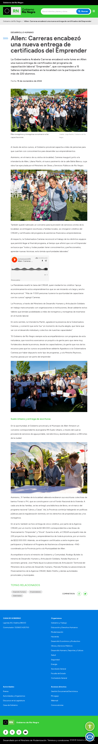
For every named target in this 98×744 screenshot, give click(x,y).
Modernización (57, 632)
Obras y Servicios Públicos (61, 646)
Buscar (84, 11)
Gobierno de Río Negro (12, 21)
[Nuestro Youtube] (25, 732)
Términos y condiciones (58, 740)
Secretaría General (58, 669)
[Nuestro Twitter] (12, 732)
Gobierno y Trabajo (59, 623)
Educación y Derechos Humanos (64, 627)
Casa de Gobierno (10, 705)
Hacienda (55, 637)
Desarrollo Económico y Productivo (65, 641)
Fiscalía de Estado (58, 673)
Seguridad (55, 660)
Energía (54, 664)
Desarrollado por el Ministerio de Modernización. (25, 740)
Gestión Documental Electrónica (64, 691)
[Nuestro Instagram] (18, 732)
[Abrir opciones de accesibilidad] (89, 726)
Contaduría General (59, 678)
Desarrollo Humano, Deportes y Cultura (67, 650)
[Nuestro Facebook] (5, 732)
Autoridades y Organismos (14, 696)
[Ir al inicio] (21, 11)
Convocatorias (57, 705)
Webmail (54, 701)
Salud (53, 655)
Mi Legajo (55, 696)
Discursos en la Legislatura (14, 701)
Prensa (5, 691)
